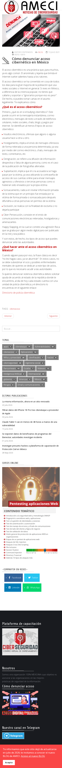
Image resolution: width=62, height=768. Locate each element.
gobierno (9, 379)
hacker (51, 357)
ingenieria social (34, 363)
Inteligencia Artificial (14, 373)
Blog (40, 52)
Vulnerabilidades (44, 346)
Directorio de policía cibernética (18, 292)
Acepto (9, 762)
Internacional (36, 373)
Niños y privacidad (14, 357)
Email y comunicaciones (30, 384)
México (40, 379)
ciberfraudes (36, 357)
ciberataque (22, 346)
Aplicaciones (28, 352)
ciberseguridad (12, 363)
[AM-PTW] (31, 514)
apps (7, 346)
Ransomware (11, 368)
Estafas (28, 368)
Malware (43, 368)
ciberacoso (15, 308)
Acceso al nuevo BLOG (33, 756)
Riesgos (8, 384)
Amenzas (24, 379)
